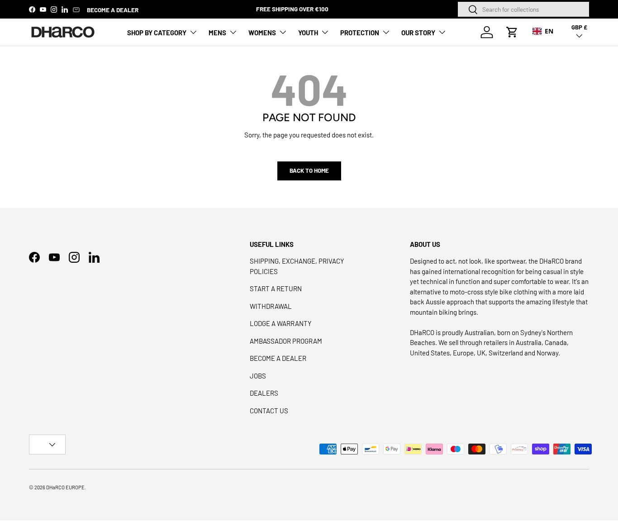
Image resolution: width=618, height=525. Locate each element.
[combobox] (523, 9)
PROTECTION (359, 32)
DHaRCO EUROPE (65, 487)
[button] (512, 32)
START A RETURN (276, 288)
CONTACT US (269, 411)
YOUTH (308, 32)
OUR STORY (418, 32)
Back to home (309, 170)
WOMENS (262, 32)
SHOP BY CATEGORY (156, 32)
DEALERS (264, 393)
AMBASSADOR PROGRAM (286, 341)
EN (549, 31)
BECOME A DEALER (112, 10)
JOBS (258, 376)
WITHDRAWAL (271, 306)
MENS (217, 32)
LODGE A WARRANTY (281, 323)
